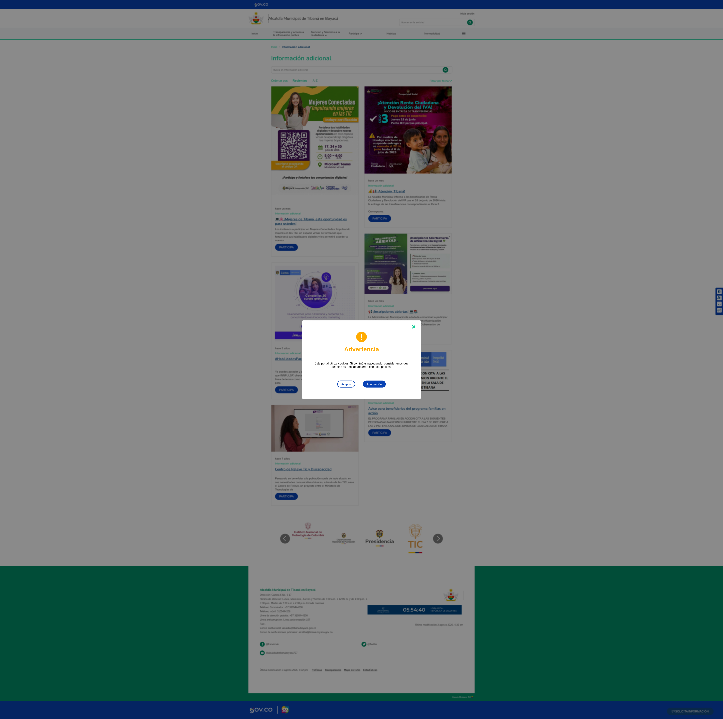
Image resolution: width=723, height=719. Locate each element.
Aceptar (346, 384)
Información (374, 384)
